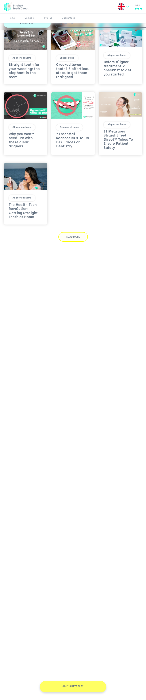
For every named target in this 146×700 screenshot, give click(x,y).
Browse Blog (27, 24)
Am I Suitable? (73, 686)
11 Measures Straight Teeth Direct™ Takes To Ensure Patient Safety (118, 140)
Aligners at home (22, 58)
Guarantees (68, 18)
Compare (30, 18)
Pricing (48, 18)
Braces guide (67, 58)
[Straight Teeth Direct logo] (16, 6)
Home (12, 18)
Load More (73, 237)
